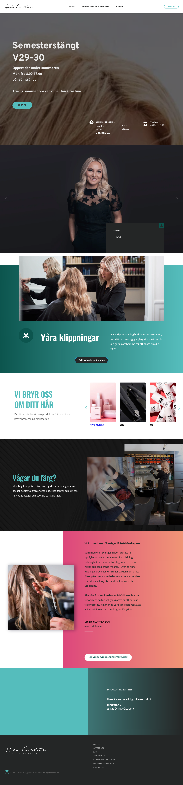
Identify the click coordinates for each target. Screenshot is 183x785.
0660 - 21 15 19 (157, 125)
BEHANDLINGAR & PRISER (104, 759)
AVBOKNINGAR (99, 756)
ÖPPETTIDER (98, 748)
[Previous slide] (6, 199)
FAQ (95, 752)
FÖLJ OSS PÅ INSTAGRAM (104, 763)
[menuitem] (71, 6)
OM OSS (96, 744)
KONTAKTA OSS (99, 767)
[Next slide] (176, 199)
